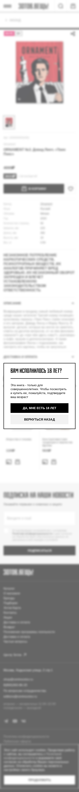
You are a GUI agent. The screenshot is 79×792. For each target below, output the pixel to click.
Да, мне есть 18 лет (39, 408)
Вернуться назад (39, 419)
